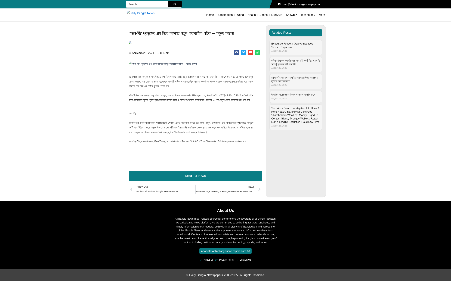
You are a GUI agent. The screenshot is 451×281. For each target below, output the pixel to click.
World (240, 14)
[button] (236, 52)
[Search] (175, 4)
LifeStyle (276, 14)
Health (252, 14)
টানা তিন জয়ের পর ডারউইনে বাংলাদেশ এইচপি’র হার (293, 94)
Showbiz (291, 14)
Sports (264, 14)
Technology (308, 14)
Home (210, 14)
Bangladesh (225, 14)
